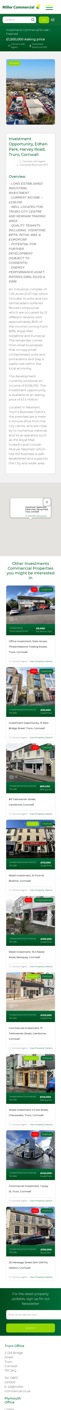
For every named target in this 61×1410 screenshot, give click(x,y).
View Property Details (41, 661)
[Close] (47, 502)
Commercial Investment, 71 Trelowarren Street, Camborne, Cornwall (27, 1033)
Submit (31, 1328)
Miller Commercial (21, 6)
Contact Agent (19, 661)
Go (44, 19)
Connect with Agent (18, 46)
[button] (51, 92)
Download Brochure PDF (39, 46)
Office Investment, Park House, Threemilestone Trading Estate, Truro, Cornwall (28, 647)
